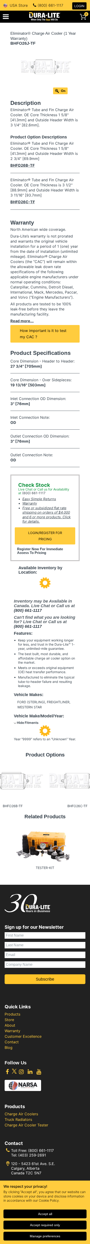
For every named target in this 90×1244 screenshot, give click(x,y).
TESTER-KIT (45, 868)
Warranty (29, 503)
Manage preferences (45, 1236)
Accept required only (45, 1225)
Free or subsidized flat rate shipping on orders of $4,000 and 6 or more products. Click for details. (46, 515)
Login (79, 6)
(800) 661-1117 (50, 5)
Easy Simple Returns (39, 499)
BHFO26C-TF (22, 202)
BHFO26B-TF (22, 165)
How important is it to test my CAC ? (43, 333)
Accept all (45, 1214)
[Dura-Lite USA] (45, 17)
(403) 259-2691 (32, 1155)
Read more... (22, 321)
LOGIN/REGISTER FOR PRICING (45, 536)
